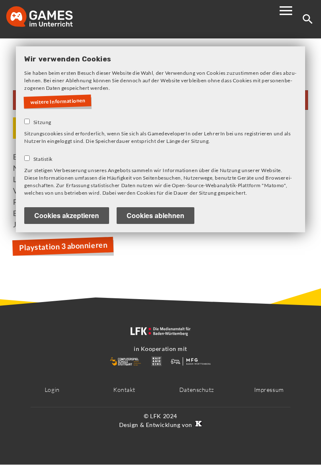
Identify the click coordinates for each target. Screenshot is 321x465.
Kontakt (124, 389)
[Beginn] (48, 17)
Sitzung (42, 122)
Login (52, 389)
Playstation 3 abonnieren (63, 246)
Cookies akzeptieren (66, 215)
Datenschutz (196, 389)
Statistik (43, 159)
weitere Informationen (58, 101)
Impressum (269, 389)
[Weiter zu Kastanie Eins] (198, 424)
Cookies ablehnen (155, 215)
